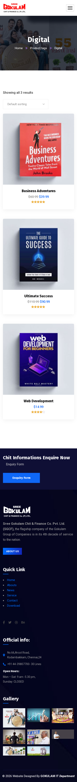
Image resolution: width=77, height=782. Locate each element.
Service (12, 595)
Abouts (12, 585)
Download (13, 605)
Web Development (39, 401)
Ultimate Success (38, 296)
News (10, 590)
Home (19, 48)
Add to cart (64, 121)
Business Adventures (38, 191)
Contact (12, 600)
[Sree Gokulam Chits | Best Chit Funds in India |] (14, 8)
